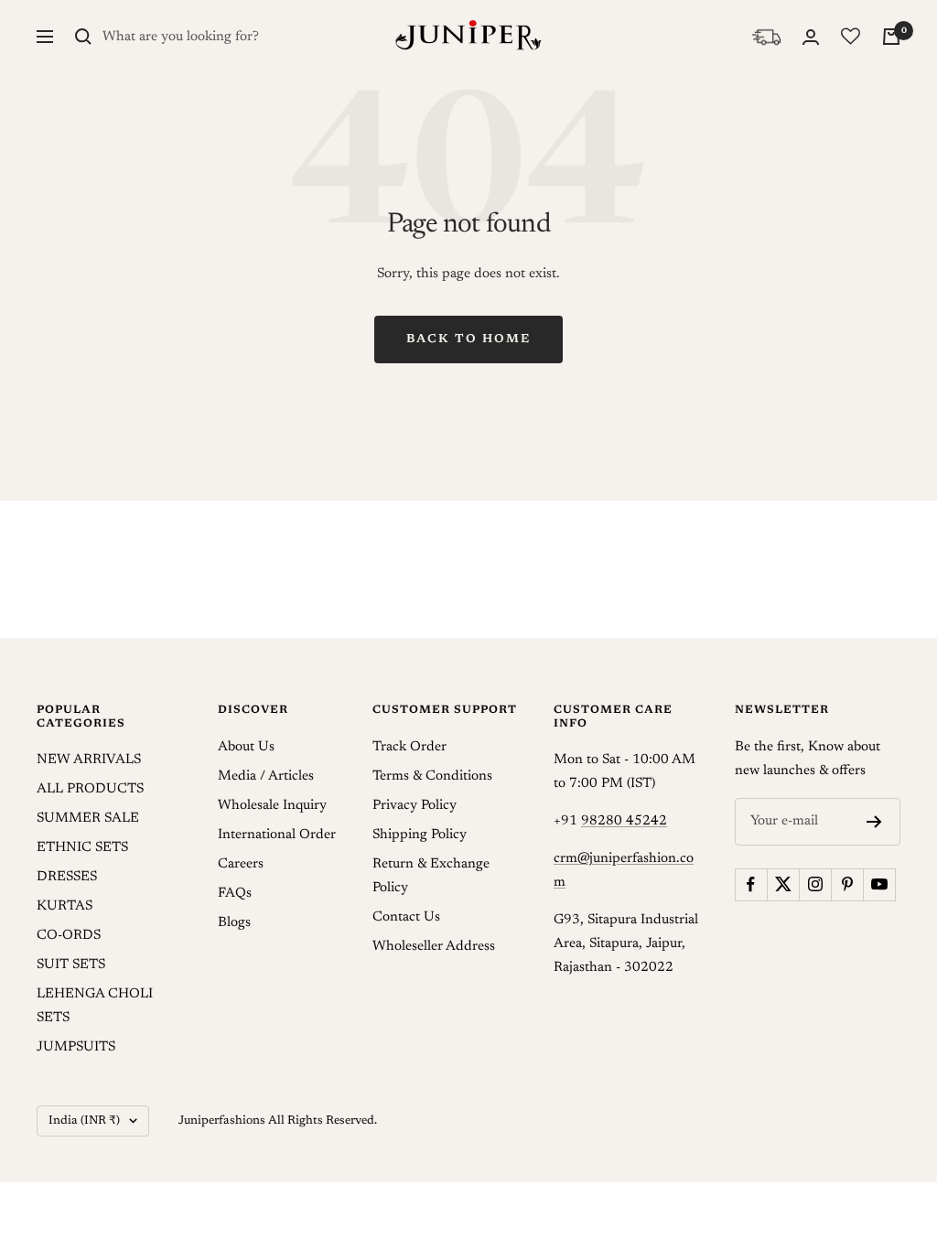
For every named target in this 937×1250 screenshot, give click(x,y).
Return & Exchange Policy (431, 876)
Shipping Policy (419, 835)
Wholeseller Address (433, 947)
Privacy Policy (414, 806)
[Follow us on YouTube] (879, 884)
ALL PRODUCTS (90, 789)
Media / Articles (266, 776)
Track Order (409, 747)
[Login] (810, 37)
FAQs (235, 893)
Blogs (234, 923)
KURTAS (64, 906)
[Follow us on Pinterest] (847, 884)
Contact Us (406, 917)
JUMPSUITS (76, 1047)
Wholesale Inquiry (272, 806)
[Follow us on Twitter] (783, 884)
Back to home (468, 339)
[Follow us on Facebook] (751, 884)
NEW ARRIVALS (89, 760)
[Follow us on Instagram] (815, 884)
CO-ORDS (69, 936)
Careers (241, 864)
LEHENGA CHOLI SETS (95, 1006)
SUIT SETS (71, 965)
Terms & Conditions (432, 776)
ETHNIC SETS (82, 848)
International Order (277, 835)
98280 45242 (624, 821)
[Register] (874, 821)
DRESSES (67, 877)
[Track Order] (766, 37)
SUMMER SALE (88, 818)
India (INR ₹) (84, 1120)
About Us (246, 747)
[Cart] (891, 36)
